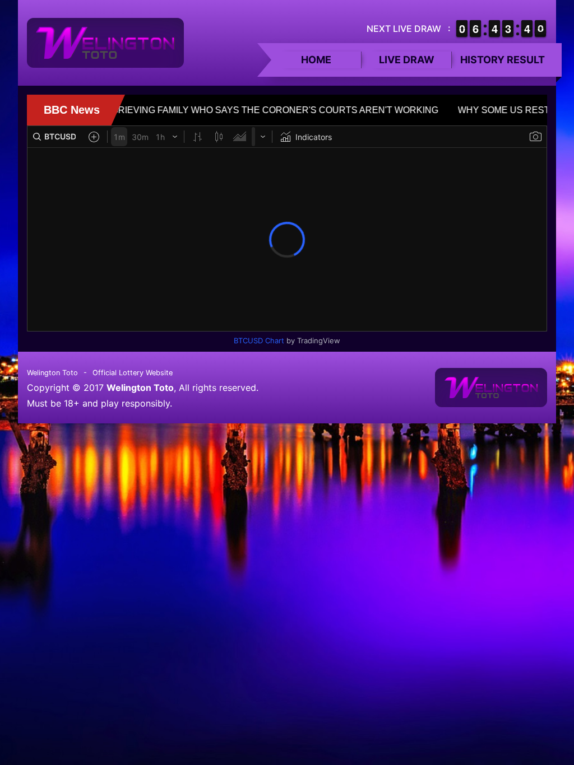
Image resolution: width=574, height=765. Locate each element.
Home (316, 60)
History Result (502, 60)
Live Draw (406, 60)
